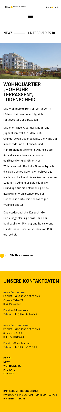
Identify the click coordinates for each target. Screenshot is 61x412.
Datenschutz (29, 391)
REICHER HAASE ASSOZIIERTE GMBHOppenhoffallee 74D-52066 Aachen (22, 300)
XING (52, 395)
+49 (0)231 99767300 (25, 347)
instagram (26, 395)
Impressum (10, 391)
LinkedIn (41, 395)
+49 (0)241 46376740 (25, 314)
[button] (31, 16)
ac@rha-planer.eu (20, 310)
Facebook (9, 395)
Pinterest (9, 399)
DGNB (22, 399)
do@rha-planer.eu (20, 343)
